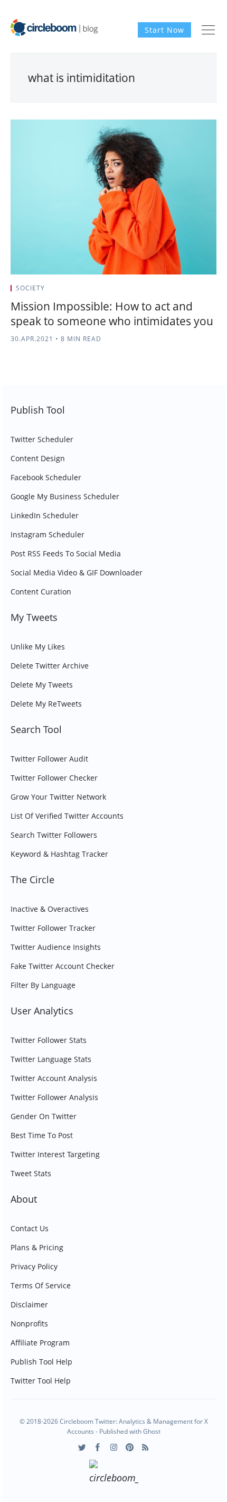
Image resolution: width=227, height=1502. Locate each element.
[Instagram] (113, 1447)
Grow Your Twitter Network (58, 797)
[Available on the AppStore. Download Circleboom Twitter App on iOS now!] (113, 1473)
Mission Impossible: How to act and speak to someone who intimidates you (112, 313)
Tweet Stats (31, 1173)
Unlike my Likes (38, 647)
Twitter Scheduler (42, 439)
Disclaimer (29, 1304)
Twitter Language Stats (51, 1059)
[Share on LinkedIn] (201, 291)
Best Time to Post (42, 1135)
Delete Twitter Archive (50, 666)
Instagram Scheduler (47, 534)
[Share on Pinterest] (213, 291)
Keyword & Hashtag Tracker (59, 854)
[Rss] (145, 1447)
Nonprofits (29, 1323)
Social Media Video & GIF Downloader (77, 572)
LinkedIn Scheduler (45, 515)
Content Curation (41, 592)
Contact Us (30, 1228)
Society (30, 287)
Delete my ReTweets (46, 704)
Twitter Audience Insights (56, 947)
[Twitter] (82, 1447)
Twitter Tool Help (41, 1381)
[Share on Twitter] (175, 291)
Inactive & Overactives (50, 909)
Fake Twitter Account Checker (63, 966)
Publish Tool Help (41, 1362)
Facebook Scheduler (46, 477)
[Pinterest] (129, 1447)
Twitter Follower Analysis (54, 1097)
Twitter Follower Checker (54, 778)
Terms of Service (41, 1285)
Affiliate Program (40, 1343)
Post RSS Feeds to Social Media (66, 553)
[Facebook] (98, 1447)
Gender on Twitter (44, 1116)
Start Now (164, 30)
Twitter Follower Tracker (53, 928)
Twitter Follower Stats (49, 1040)
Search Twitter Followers (54, 835)
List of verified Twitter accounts (67, 816)
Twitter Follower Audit (49, 759)
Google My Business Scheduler (65, 496)
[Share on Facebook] (188, 291)
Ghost (151, 1431)
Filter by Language (43, 985)
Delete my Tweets (42, 685)
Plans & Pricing (37, 1247)
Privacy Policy (34, 1266)
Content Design (38, 458)
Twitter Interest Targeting (55, 1154)
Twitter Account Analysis (54, 1078)
